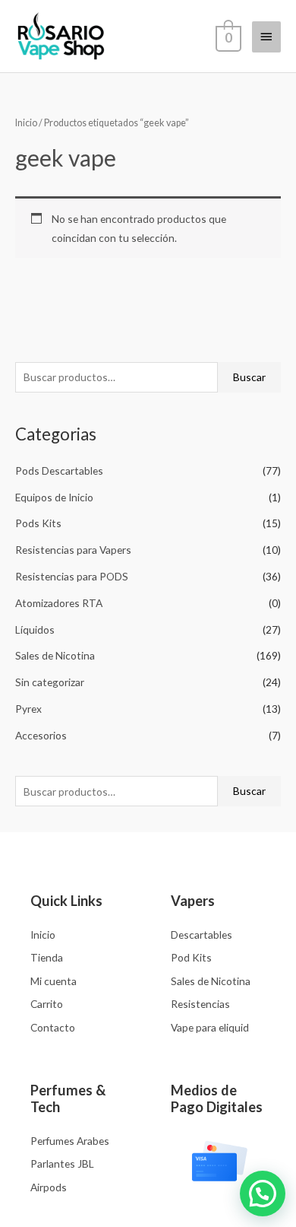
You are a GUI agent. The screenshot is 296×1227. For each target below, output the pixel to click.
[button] (262, 1193)
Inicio (26, 123)
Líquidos (35, 629)
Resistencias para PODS (71, 576)
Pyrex (28, 708)
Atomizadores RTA (58, 602)
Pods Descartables (59, 470)
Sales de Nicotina (55, 655)
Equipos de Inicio (54, 497)
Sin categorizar (49, 681)
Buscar (249, 376)
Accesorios (41, 735)
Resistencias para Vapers (73, 549)
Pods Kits (38, 523)
